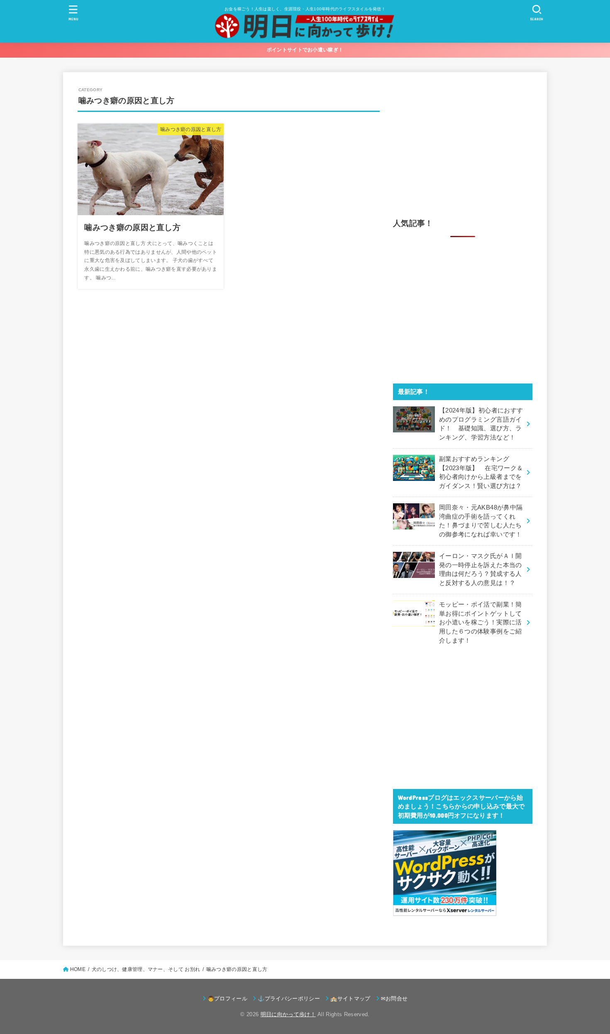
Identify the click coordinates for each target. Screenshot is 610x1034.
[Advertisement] (462, 145)
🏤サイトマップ (350, 998)
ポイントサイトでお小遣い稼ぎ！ (305, 50)
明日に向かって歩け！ (288, 1014)
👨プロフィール (227, 998)
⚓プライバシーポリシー (289, 998)
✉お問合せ (394, 998)
